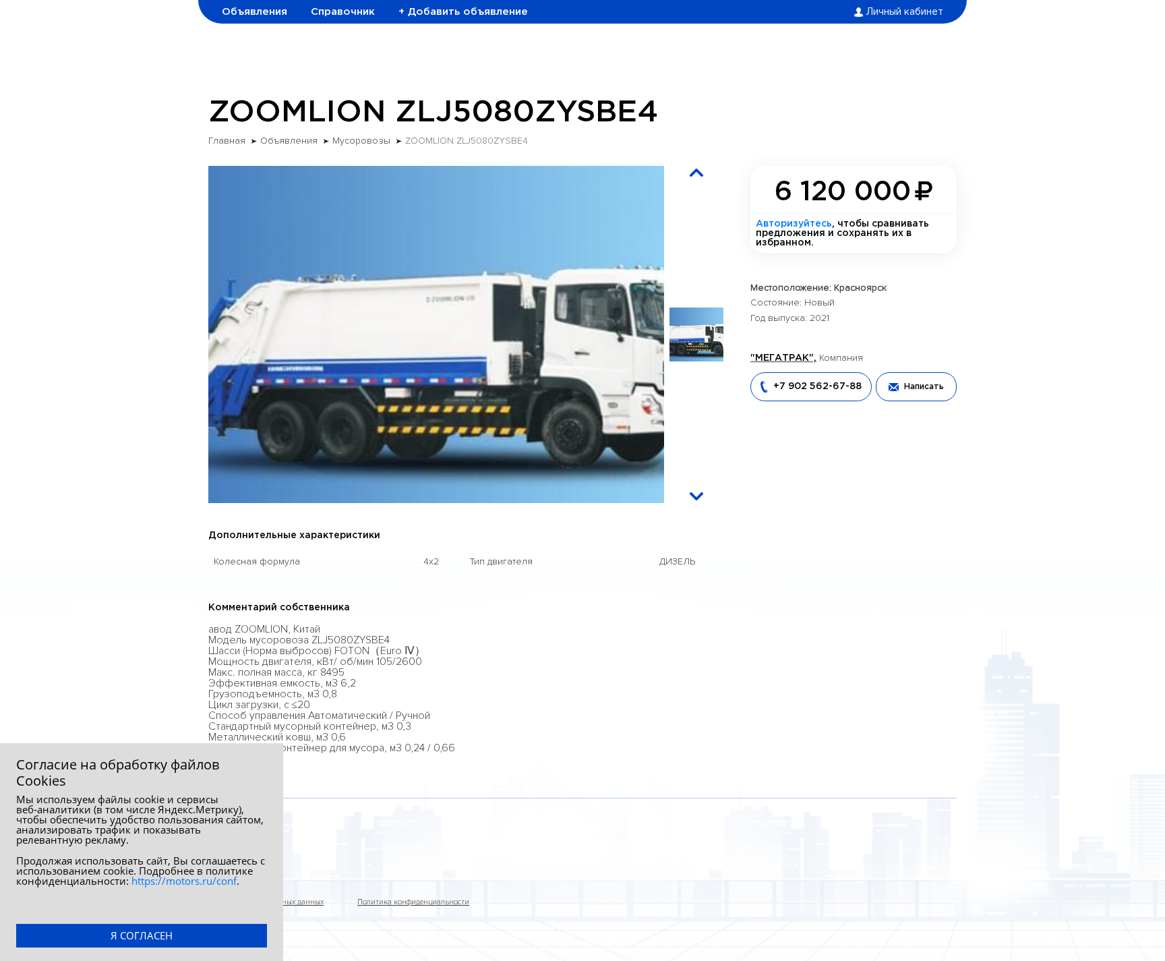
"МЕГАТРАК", (783, 358)
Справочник (343, 11)
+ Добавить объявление (463, 11)
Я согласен (142, 935)
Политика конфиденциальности (413, 902)
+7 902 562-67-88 (817, 386)
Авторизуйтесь (794, 224)
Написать (924, 386)
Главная (226, 141)
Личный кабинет (904, 12)
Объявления (254, 11)
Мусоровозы (361, 141)
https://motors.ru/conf (184, 880)
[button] (696, 173)
